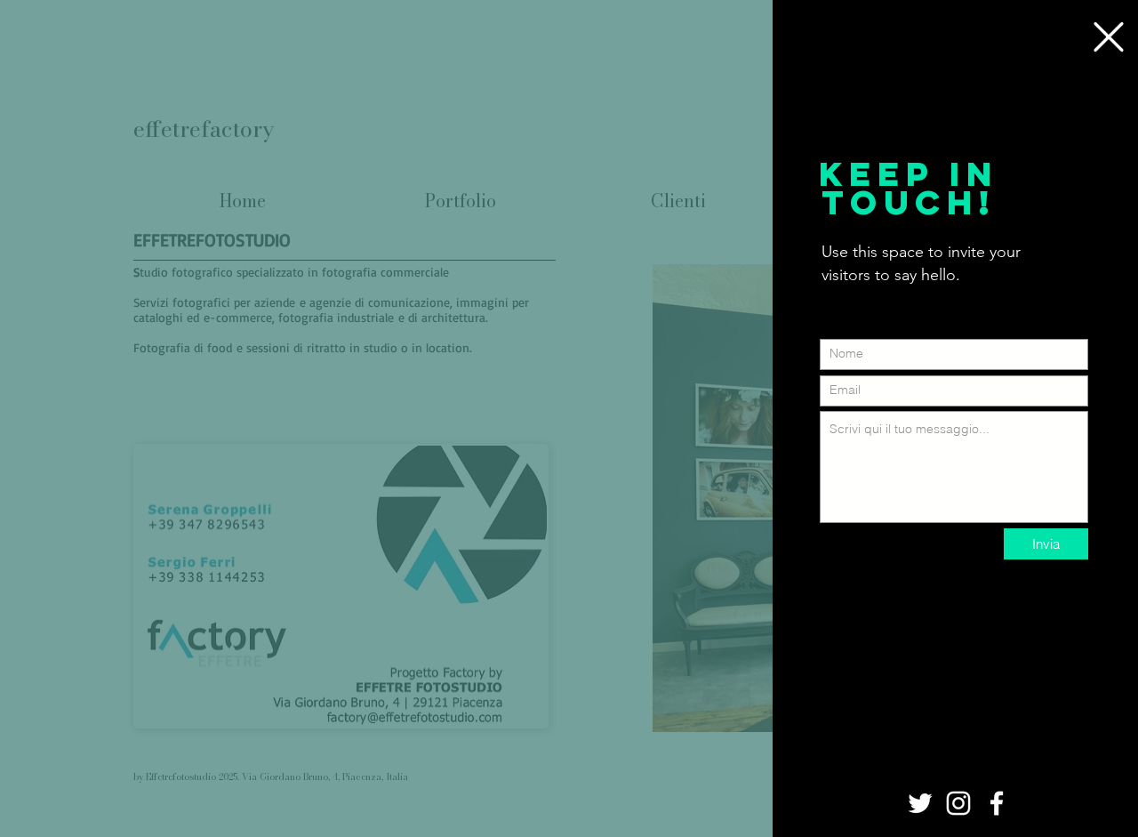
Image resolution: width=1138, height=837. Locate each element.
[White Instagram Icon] (958, 803)
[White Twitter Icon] (920, 803)
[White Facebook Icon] (997, 803)
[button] (1109, 37)
